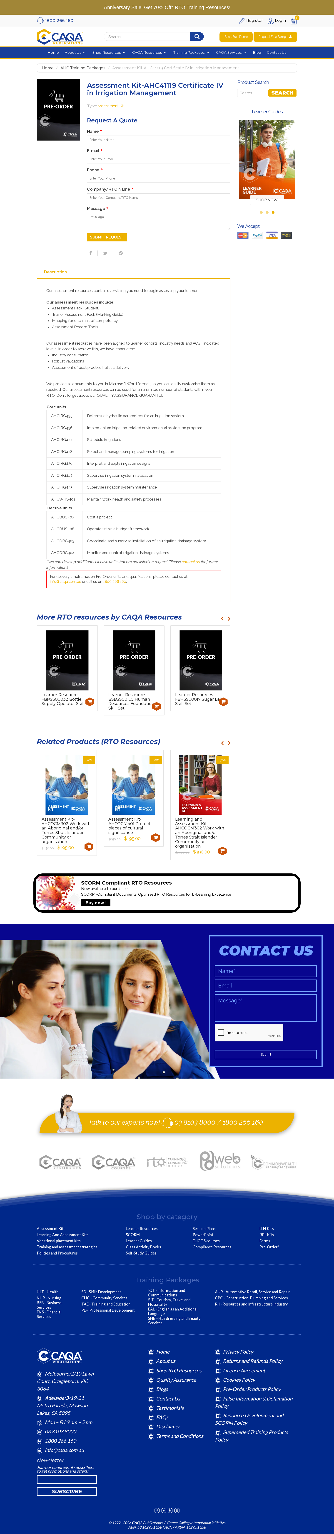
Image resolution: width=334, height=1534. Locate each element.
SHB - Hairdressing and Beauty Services (174, 1320)
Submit (266, 1054)
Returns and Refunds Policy (252, 1361)
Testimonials (170, 1408)
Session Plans (204, 1228)
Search (282, 93)
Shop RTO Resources (179, 1370)
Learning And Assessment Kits (63, 1235)
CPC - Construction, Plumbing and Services (251, 1298)
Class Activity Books (143, 1247)
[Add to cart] (89, 702)
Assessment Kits (51, 1228)
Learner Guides (139, 1241)
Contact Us (168, 1398)
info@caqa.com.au (65, 581)
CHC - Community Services (104, 1298)
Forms (264, 1241)
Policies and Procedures (57, 1253)
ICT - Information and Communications (166, 1292)
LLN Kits (266, 1228)
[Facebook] (90, 253)
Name (94, 131)
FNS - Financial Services (49, 1314)
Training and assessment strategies (67, 1247)
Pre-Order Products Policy (252, 1389)
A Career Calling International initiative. (194, 1522)
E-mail (94, 150)
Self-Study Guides (141, 1253)
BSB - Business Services (49, 1305)
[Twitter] (105, 253)
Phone (95, 170)
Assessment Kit (110, 106)
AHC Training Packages (82, 68)
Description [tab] (55, 272)
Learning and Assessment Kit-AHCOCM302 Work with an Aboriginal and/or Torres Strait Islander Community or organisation (199, 833)
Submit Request (107, 237)
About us (165, 1361)
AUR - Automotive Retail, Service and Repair (252, 1292)
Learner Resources (142, 1228)
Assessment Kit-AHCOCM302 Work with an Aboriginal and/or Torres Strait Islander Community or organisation (66, 830)
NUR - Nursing (49, 1298)
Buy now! (96, 902)
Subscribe (67, 1491)
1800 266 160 (114, 581)
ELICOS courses (206, 1241)
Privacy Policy (238, 1352)
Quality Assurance (176, 1380)
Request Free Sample (274, 37)
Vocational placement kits (59, 1241)
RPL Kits (266, 1235)
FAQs (162, 1417)
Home (48, 68)
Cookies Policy (239, 1380)
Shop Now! (267, 200)
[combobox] (160, 36)
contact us (191, 561)
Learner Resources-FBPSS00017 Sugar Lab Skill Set (198, 699)
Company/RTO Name (110, 189)
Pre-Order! (269, 1247)
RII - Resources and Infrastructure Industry (251, 1304)
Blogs (162, 1389)
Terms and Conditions (179, 1436)
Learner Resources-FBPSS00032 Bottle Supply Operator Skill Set (67, 699)
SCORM (133, 1235)
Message (97, 208)
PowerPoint (203, 1235)
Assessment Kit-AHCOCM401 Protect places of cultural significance (129, 826)
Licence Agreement (244, 1370)
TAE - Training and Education (105, 1304)
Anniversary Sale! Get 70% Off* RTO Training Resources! (167, 7)
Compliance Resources (212, 1247)
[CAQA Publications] (60, 35)
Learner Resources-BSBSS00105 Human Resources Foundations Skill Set (132, 701)
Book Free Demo (236, 37)
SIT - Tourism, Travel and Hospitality (169, 1302)
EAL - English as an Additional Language (172, 1311)
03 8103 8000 (195, 1122)
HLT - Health (47, 1292)
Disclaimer (168, 1426)
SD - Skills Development (101, 1292)
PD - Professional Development (108, 1310)
